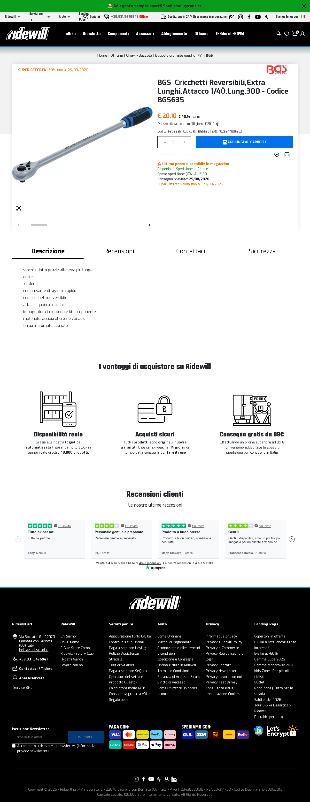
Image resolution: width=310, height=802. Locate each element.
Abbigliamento (174, 33)
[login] (302, 34)
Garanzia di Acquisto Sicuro (178, 677)
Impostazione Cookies (223, 694)
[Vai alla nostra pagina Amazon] (166, 779)
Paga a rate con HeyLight (129, 648)
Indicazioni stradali (33, 650)
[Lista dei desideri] (287, 34)
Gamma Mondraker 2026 (274, 665)
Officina (201, 33)
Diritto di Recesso (171, 682)
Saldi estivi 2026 (267, 699)
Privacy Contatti (219, 665)
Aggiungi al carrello (247, 142)
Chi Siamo (68, 636)
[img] (217, 124)
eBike (71, 33)
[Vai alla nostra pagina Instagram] (136, 779)
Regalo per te (120, 699)
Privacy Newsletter (221, 671)
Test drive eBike (122, 665)
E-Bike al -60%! (230, 33)
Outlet (259, 682)
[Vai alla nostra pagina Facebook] (144, 779)
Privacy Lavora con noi (224, 677)
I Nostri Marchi (72, 659)
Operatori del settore (126, 677)
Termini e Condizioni (173, 671)
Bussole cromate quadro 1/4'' (178, 55)
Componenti (118, 33)
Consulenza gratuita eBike (129, 694)
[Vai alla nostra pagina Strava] (159, 779)
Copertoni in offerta (270, 636)
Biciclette (92, 33)
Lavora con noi (72, 665)
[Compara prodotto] (288, 155)
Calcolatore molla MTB (127, 688)
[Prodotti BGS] (276, 69)
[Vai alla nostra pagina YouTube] (151, 779)
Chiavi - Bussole (139, 55)
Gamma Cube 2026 (269, 659)
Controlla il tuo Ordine (126, 642)
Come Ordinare (169, 636)
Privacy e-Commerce (222, 648)
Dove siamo (70, 642)
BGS (209, 55)
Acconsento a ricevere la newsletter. (57, 748)
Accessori (145, 33)
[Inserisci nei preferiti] (278, 155)
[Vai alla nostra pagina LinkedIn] (174, 779)
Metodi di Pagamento (174, 642)
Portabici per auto (268, 717)
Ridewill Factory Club (77, 653)
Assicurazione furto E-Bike (130, 636)
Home (102, 55)
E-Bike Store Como (75, 648)
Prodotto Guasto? (123, 682)
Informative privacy (221, 636)
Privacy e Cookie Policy (224, 642)
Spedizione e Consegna (175, 659)
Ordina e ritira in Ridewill (176, 665)
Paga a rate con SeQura (128, 671)
